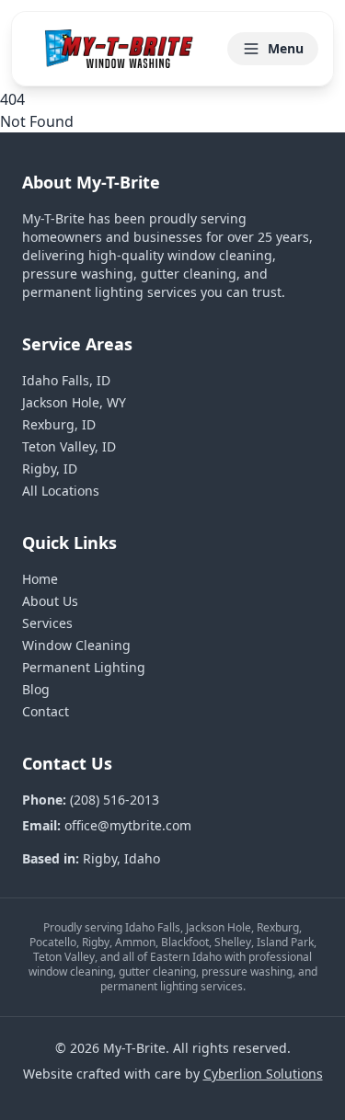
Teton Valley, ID (69, 446)
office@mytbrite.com (127, 825)
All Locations (60, 490)
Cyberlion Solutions (263, 1073)
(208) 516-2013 (114, 799)
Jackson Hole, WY (74, 402)
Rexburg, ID (59, 424)
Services (47, 623)
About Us (50, 601)
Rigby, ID (49, 468)
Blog (36, 689)
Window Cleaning (76, 645)
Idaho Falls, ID (66, 380)
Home (40, 579)
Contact (45, 711)
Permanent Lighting (83, 667)
